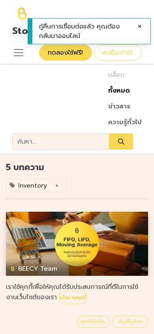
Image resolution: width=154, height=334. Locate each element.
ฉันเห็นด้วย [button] (130, 321)
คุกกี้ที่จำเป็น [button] (93, 321)
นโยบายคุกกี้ (73, 297)
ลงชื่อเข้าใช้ (118, 52)
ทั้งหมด (119, 90)
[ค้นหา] (121, 141)
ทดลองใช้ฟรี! (65, 52)
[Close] (139, 26)
